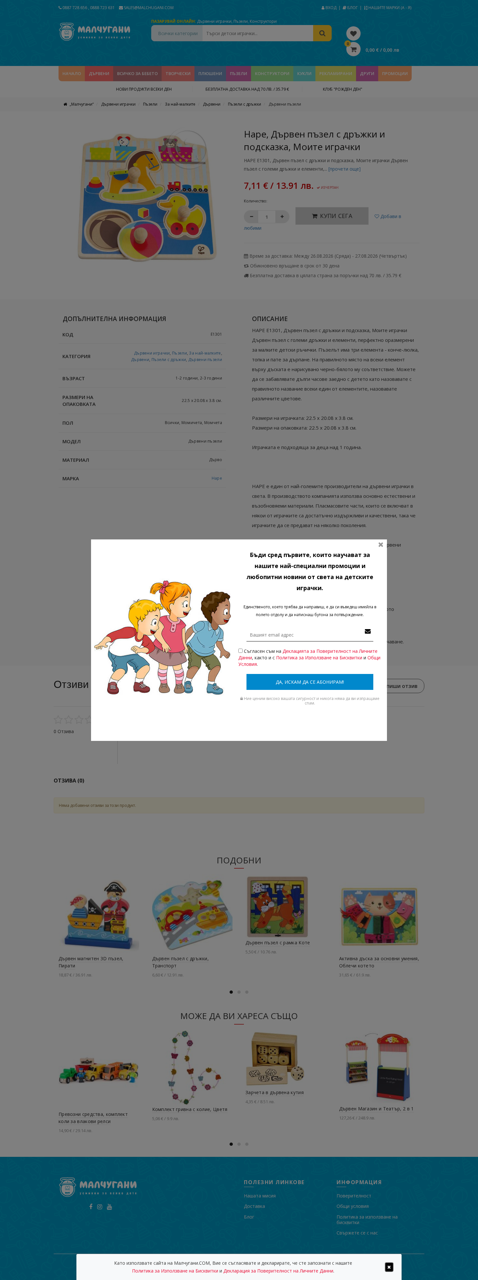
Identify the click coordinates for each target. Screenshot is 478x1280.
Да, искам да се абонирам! (310, 682)
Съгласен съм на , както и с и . (309, 657)
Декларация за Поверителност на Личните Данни (278, 1271)
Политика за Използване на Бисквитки (319, 657)
